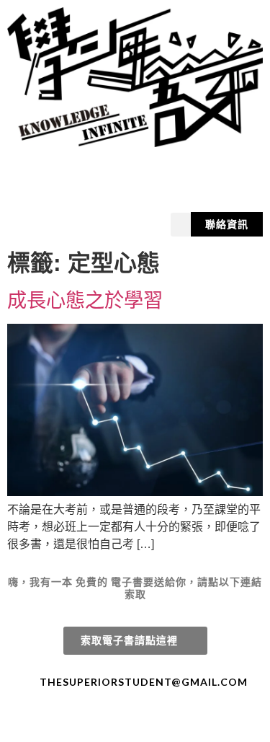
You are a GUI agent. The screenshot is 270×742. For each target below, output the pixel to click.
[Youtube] (122, 722)
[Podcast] (174, 722)
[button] (181, 225)
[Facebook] (96, 722)
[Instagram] (148, 722)
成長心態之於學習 (85, 300)
